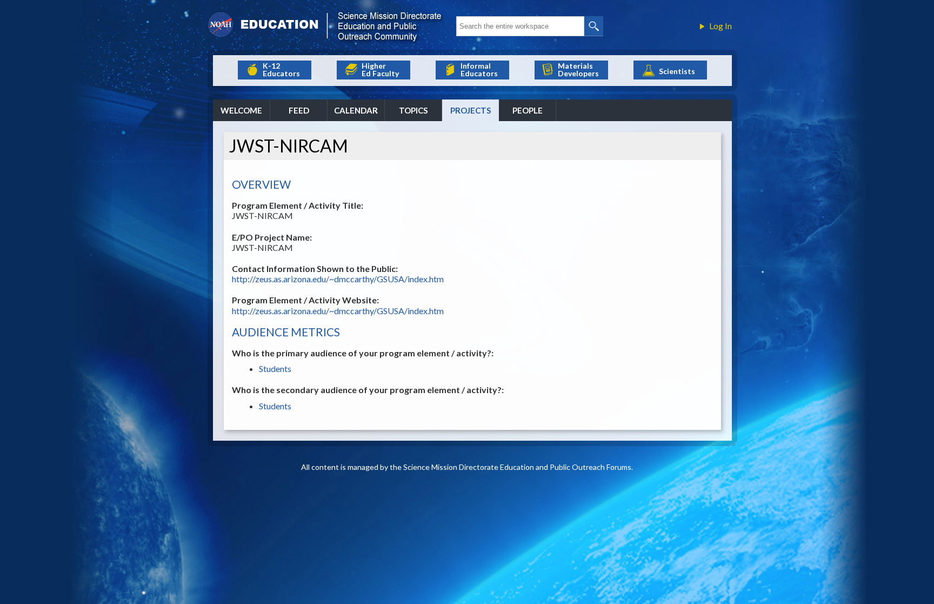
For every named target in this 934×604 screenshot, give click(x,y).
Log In (720, 26)
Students (275, 368)
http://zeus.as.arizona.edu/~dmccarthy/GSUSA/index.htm (338, 279)
